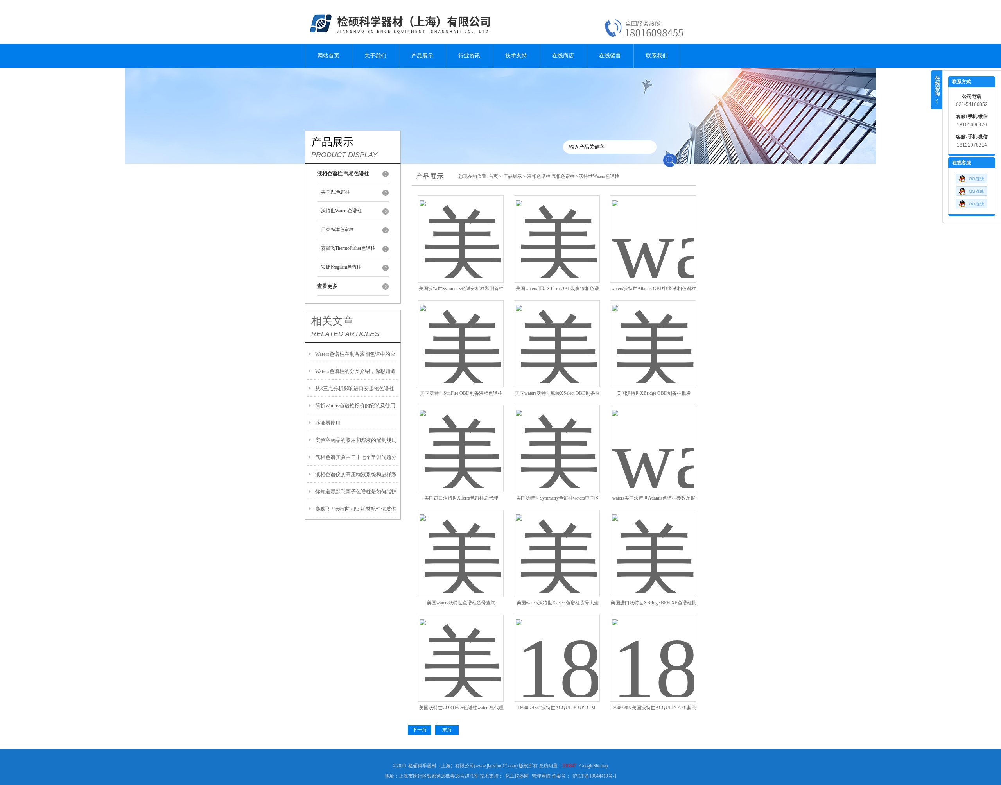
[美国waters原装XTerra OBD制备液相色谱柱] (557, 230)
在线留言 (610, 56)
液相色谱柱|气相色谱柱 (551, 176)
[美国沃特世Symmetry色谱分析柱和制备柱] (461, 230)
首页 (493, 176)
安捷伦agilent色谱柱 (341, 267)
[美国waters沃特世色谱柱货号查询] (461, 544)
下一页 (420, 730)
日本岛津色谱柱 (337, 229)
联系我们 (657, 56)
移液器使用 (328, 423)
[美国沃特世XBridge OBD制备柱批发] (653, 334)
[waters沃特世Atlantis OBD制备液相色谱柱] (653, 230)
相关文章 (332, 321)
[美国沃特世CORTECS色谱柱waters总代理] (461, 649)
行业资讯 (469, 56)
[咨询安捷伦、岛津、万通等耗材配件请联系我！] (971, 194)
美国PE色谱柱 (335, 192)
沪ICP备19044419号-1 (594, 776)
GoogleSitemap (593, 766)
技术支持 (516, 56)
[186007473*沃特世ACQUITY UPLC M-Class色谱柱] (557, 649)
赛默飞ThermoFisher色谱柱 (348, 248)
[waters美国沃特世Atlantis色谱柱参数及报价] (653, 439)
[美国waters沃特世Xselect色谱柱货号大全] (557, 544)
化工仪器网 (517, 776)
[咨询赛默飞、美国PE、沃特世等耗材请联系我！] (971, 182)
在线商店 (563, 56)
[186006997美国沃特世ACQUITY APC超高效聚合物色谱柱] (653, 649)
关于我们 (375, 56)
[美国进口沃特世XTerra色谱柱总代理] (461, 439)
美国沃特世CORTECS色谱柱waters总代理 (461, 707)
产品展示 (422, 56)
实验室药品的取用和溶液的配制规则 (355, 440)
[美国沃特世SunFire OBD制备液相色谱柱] (461, 334)
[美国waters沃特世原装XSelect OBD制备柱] (557, 334)
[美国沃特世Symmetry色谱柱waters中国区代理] (557, 439)
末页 (447, 730)
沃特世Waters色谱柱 (341, 210)
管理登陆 (541, 776)
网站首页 (328, 56)
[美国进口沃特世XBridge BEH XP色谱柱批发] (653, 544)
